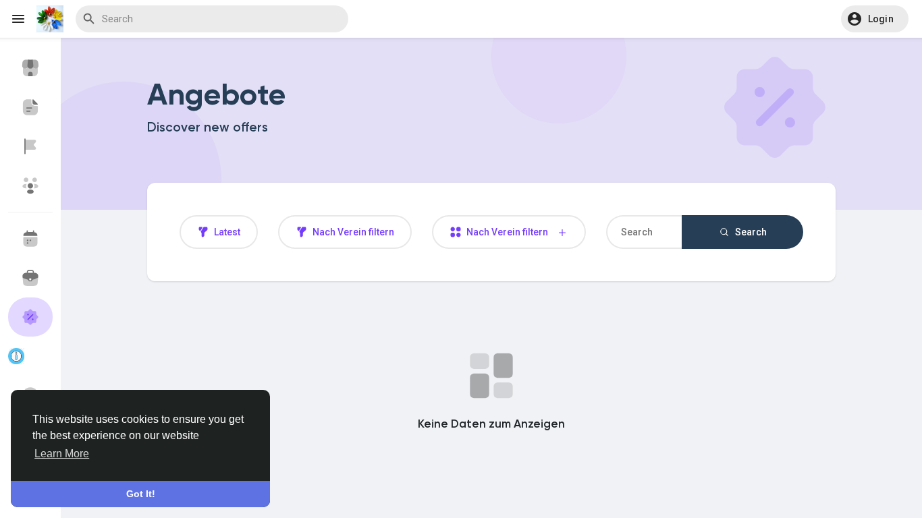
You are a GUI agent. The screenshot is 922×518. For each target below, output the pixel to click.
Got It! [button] (140, 493)
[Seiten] (30, 146)
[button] (875, 18)
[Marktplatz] (30, 68)
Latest (226, 232)
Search (750, 232)
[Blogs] (30, 107)
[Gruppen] (30, 185)
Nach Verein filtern (352, 232)
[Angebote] (30, 317)
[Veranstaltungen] (30, 238)
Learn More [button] (61, 453)
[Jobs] (30, 277)
